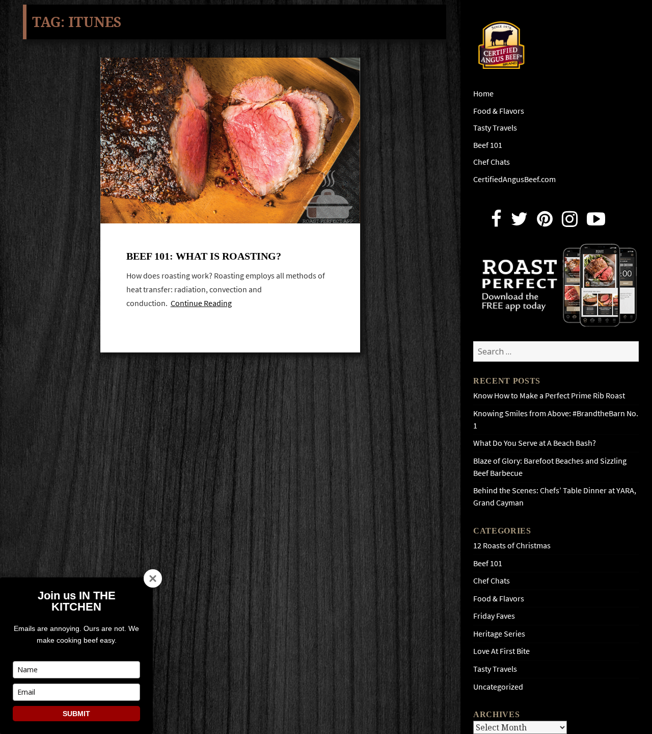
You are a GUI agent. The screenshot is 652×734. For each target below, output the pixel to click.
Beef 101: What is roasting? (203, 256)
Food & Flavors (498, 111)
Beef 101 (487, 145)
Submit (76, 714)
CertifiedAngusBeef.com (514, 179)
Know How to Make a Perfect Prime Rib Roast (549, 395)
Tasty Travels (495, 127)
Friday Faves (494, 616)
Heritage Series (499, 633)
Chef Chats (491, 162)
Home (483, 93)
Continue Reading (201, 303)
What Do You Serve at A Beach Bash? (534, 443)
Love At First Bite (501, 651)
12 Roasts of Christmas (512, 545)
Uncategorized (498, 686)
